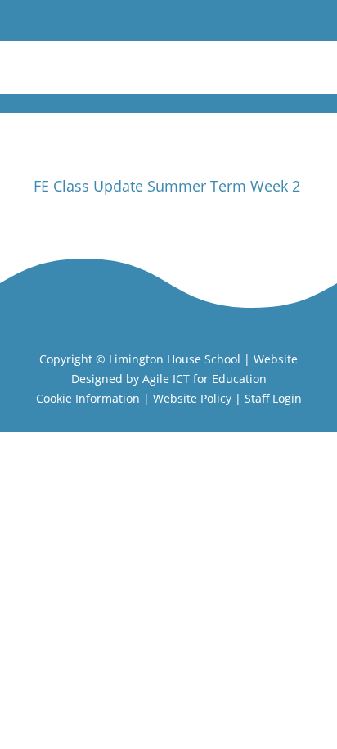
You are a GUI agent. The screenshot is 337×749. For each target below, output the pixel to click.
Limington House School (174, 359)
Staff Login (273, 398)
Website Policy (192, 398)
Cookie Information (88, 398)
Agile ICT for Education (204, 378)
